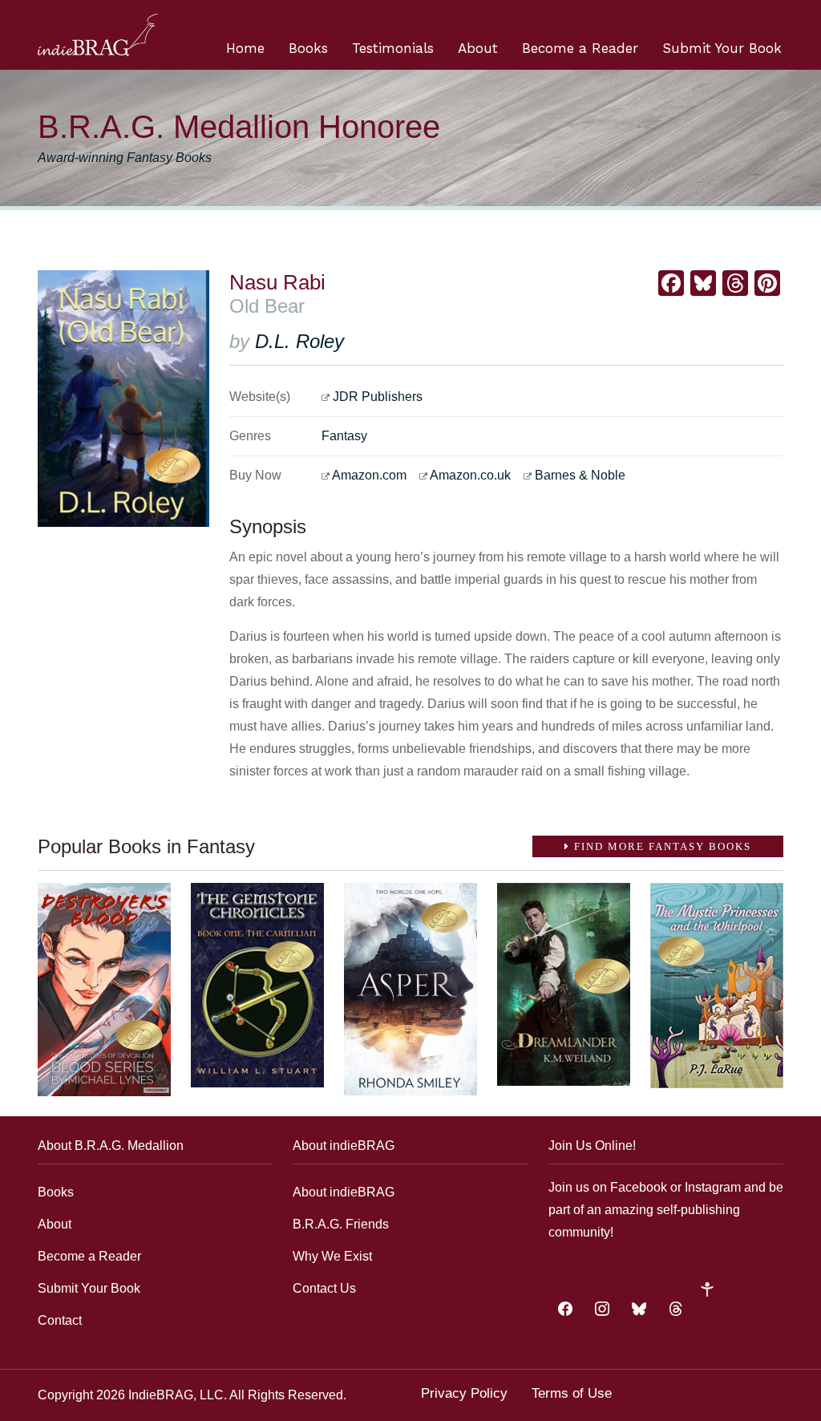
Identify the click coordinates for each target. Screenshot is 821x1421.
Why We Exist (332, 1256)
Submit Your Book (722, 48)
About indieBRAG (343, 1192)
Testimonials (393, 48)
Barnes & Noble (580, 475)
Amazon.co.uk (470, 475)
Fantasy (344, 436)
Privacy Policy (464, 1393)
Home (245, 48)
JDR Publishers (378, 396)
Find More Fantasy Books (660, 846)
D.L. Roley (299, 341)
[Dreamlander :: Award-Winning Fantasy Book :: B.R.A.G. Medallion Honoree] (563, 984)
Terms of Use (572, 1393)
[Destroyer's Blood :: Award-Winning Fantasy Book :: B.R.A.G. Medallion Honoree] (104, 989)
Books (308, 48)
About (478, 48)
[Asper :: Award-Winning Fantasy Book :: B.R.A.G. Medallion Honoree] (410, 989)
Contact (60, 1320)
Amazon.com (369, 475)
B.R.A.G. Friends (341, 1224)
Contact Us (324, 1288)
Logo (98, 35)
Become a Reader (580, 48)
